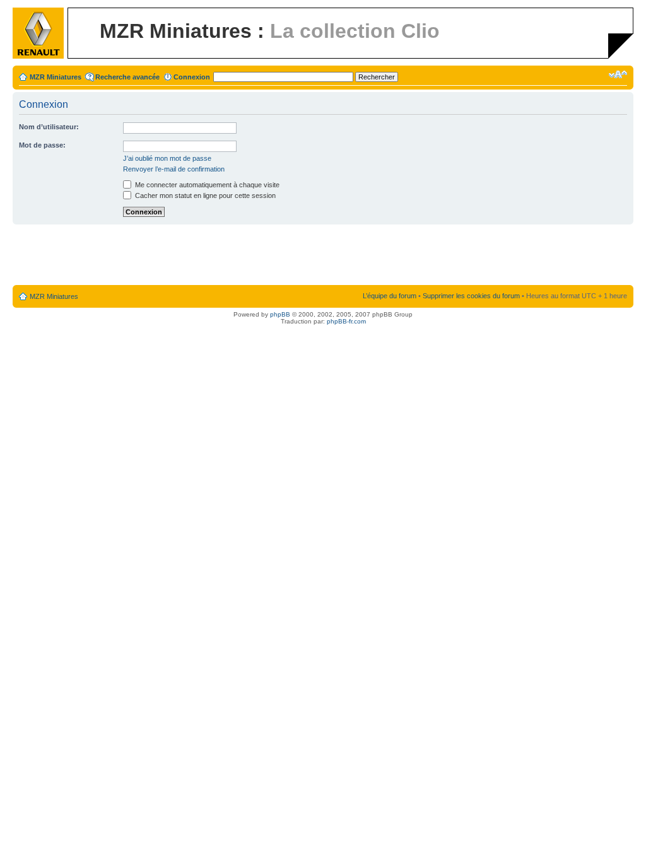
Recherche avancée (127, 77)
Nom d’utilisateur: (49, 127)
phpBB (280, 314)
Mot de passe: (42, 145)
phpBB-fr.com (346, 321)
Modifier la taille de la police (618, 74)
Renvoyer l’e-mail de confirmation (174, 169)
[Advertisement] (323, 255)
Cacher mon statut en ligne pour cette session (204, 195)
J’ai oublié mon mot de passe (167, 158)
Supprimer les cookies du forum (471, 296)
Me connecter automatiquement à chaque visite (206, 185)
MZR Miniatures (55, 77)
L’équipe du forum (389, 296)
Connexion (191, 77)
